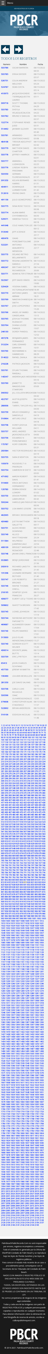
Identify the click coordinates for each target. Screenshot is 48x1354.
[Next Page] (18, 53)
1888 (13, 1157)
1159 (13, 962)
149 (32, 747)
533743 (4, 630)
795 (25, 877)
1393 (13, 1024)
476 (43, 812)
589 (17, 836)
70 (39, 732)
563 (10, 831)
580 (28, 834)
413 (32, 800)
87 (39, 735)
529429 (4, 286)
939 (25, 906)
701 (32, 858)
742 (6, 867)
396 (13, 797)
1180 (27, 966)
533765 (4, 318)
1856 (32, 1147)
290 (21, 776)
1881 (22, 1155)
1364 (3, 1017)
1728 (22, 1114)
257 (32, 768)
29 (21, 727)
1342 (27, 1010)
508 (28, 819)
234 (36, 764)
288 (13, 776)
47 (23, 730)
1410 (8, 1029)
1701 (22, 1106)
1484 (17, 1048)
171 (25, 752)
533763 (4, 350)
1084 (41, 940)
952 (28, 908)
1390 (41, 1022)
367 (40, 790)
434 (21, 805)
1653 (8, 1094)
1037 (32, 928)
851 (10, 889)
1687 (41, 1102)
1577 (32, 1073)
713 (32, 860)
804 (13, 879)
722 (21, 863)
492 (13, 817)
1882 (27, 1155)
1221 (8, 978)
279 (25, 773)
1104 (8, 947)
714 (36, 860)
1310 (3, 1003)
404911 (4, 186)
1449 (22, 1039)
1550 (32, 1065)
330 (36, 783)
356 (43, 788)
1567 (27, 1070)
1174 (41, 964)
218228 (4, 363)
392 (43, 795)
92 (7, 737)
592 (28, 836)
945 (2, 908)
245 (32, 766)
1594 (27, 1077)
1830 (37, 1140)
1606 (41, 1080)
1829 (32, 1140)
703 (40, 858)
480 (13, 814)
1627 (13, 1087)
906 (36, 899)
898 (6, 899)
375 (25, 793)
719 (10, 863)
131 (10, 744)
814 (6, 882)
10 (16, 725)
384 (13, 795)
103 (40, 737)
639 (25, 846)
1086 (8, 942)
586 (6, 836)
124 (28, 742)
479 (10, 814)
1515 (37, 1056)
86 (37, 735)
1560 (37, 1068)
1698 (8, 1106)
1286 (17, 995)
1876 (41, 1152)
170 (21, 752)
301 (17, 778)
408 (13, 800)
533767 (4, 305)
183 (25, 754)
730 (6, 865)
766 (6, 872)
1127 (32, 952)
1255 (41, 986)
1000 (29, 918)
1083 (37, 940)
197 (32, 756)
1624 (41, 1085)
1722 (37, 1111)
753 (2, 870)
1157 (3, 962)
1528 (13, 1061)
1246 (41, 983)
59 (10, 732)
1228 (41, 978)
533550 (4, 173)
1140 (8, 957)
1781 (17, 1128)
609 (2, 841)
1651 (41, 1092)
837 (2, 887)
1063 (27, 935)
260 (43, 768)
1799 (17, 1133)
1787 (3, 1131)
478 (6, 814)
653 (32, 848)
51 (34, 730)
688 (28, 855)
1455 (8, 1041)
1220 (3, 978)
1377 (22, 1019)
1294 (13, 998)
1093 (41, 942)
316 (28, 781)
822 (36, 882)
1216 (27, 976)
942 (36, 906)
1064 (32, 935)
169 (17, 752)
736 (28, 865)
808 (28, 879)
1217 (32, 976)
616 (28, 841)
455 (10, 809)
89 (45, 735)
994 (6, 918)
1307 (32, 1000)
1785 (37, 1128)
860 (43, 889)
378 (36, 793)
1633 (41, 1087)
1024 (13, 925)
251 (10, 768)
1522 (27, 1058)
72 (45, 732)
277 (17, 773)
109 (17, 739)
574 (6, 834)
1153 (27, 959)
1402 (13, 1027)
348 (13, 788)
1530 (22, 1061)
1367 (17, 1017)
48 (26, 730)
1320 (8, 1005)
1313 (17, 1003)
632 (43, 843)
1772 (17, 1126)
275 (10, 773)
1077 (8, 940)
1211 (3, 976)
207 (25, 759)
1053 (22, 933)
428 (43, 802)
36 (39, 727)
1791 (22, 1131)
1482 (8, 1048)
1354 (41, 1012)
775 (40, 872)
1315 (27, 1003)
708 (13, 860)
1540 (27, 1063)
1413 (22, 1029)
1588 (41, 1075)
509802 (4, 605)
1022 (3, 925)
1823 (3, 1140)
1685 (32, 1102)
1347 (8, 1012)
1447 (13, 1039)
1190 (32, 969)
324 (13, 783)
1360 (27, 1015)
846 (36, 887)
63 (21, 732)
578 (21, 834)
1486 (27, 1048)
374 (21, 793)
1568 (32, 1070)
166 (6, 752)
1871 (17, 1152)
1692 (22, 1104)
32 (29, 727)
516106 (4, 714)
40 (5, 730)
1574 (17, 1073)
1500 (8, 1053)
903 (25, 899)
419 (10, 802)
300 (13, 778)
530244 (4, 502)
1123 (13, 952)
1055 (32, 933)
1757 (32, 1121)
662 (21, 851)
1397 (32, 1024)
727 (40, 863)
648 (13, 848)
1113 (8, 949)
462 (36, 809)
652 (28, 848)
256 (28, 768)
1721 (32, 1111)
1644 (8, 1092)
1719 (22, 1111)
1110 (37, 947)
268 (28, 771)
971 (10, 913)
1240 (13, 983)
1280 (32, 993)
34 (34, 727)
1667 (32, 1097)
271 (40, 771)
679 (40, 853)
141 (2, 747)
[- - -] (3, 3)
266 (21, 771)
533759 (4, 412)
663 (25, 851)
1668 (37, 1097)
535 (40, 824)
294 (36, 776)
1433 (32, 1034)
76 (10, 735)
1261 (27, 988)
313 (17, 781)
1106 (17, 947)
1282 (41, 993)
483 (25, 814)
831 (25, 884)
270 (36, 771)
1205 (17, 974)
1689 (8, 1104)
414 (36, 800)
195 (25, 756)
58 (7, 732)
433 (17, 805)
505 (17, 819)
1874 (32, 1152)
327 (25, 783)
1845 (22, 1145)
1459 (27, 1041)
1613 (32, 1082)
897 (2, 899)
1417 (41, 1029)
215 (10, 761)
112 (28, 739)
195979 (4, 463)
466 (6, 812)
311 (10, 781)
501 (2, 819)
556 (28, 829)
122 (21, 742)
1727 (17, 1114)
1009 (27, 921)
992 (43, 916)
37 (42, 727)
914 (21, 901)
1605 (37, 1080)
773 (32, 872)
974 (21, 913)
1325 (32, 1005)
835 (40, 884)
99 (26, 737)
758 (21, 870)
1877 (3, 1155)
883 (40, 894)
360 (13, 790)
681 (2, 855)
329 (32, 783)
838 (6, 887)
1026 (22, 925)
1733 (3, 1116)
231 (25, 764)
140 (43, 744)
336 (13, 785)
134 (21, 744)
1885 (41, 1155)
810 (36, 879)
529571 (4, 219)
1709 (17, 1109)
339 (25, 785)
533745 (4, 611)
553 (17, 829)
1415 (32, 1029)
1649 (32, 1092)
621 (2, 843)
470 (21, 812)
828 (13, 884)
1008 (22, 921)
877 (17, 894)
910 (6, 901)
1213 (13, 976)
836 (43, 884)
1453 (41, 1039)
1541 (32, 1063)
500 (43, 817)
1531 (27, 1061)
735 (25, 865)
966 (36, 911)
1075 (41, 937)
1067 (3, 937)
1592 (17, 1077)
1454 (3, 1041)
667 (40, 851)
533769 (4, 299)
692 (43, 855)
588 (13, 836)
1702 (27, 1106)
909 (2, 901)
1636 (13, 1089)
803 (10, 879)
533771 (4, 273)
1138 (41, 954)
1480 (41, 1046)
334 (6, 785)
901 (17, 899)
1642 (41, 1089)
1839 (37, 1143)
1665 (22, 1097)
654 (36, 848)
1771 (13, 1126)
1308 (37, 1000)
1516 (41, 1056)
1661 (3, 1097)
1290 (37, 995)
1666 (27, 1097)
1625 (3, 1087)
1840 (41, 1143)
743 (10, 867)
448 (28, 807)
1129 (41, 952)
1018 (27, 923)
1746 (22, 1118)
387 (25, 795)
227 (10, 764)
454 (6, 809)
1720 (27, 1111)
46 (21, 730)
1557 (22, 1068)
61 (15, 732)
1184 (3, 969)
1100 (32, 945)
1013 (3, 923)
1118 (32, 949)
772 (28, 872)
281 (32, 773)
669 (2, 853)
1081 (27, 940)
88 (42, 735)
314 (21, 781)
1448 (17, 1039)
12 (22, 725)
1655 (17, 1094)
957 (2, 911)
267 (25, 771)
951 (25, 908)
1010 (32, 921)
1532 (32, 1061)
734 (21, 865)
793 (17, 877)
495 (25, 817)
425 (32, 802)
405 (2, 800)
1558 (27, 1068)
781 (17, 875)
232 (28, 764)
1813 (41, 1135)
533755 (4, 457)
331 (40, 783)
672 (13, 853)
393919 (4, 566)
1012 (41, 921)
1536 (8, 1063)
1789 (13, 1131)
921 (2, 904)
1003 (44, 918)
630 (36, 843)
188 (43, 754)
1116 (22, 949)
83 (29, 735)
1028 (32, 925)
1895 (3, 1159)
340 (28, 785)
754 (6, 870)
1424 (32, 1032)
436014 (4, 650)
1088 (17, 942)
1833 (8, 1143)
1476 (22, 1046)
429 (2, 805)
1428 (8, 1034)
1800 (22, 1133)
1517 (3, 1058)
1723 (41, 1111)
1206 (22, 974)
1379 (32, 1019)
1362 (37, 1015)
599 (10, 838)
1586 (32, 1075)
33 (31, 727)
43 (13, 730)
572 (43, 831)
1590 (8, 1077)
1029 (37, 925)
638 (21, 846)
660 (13, 851)
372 (13, 793)
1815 (8, 1138)
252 (13, 768)
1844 (17, 1145)
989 (32, 916)
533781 (4, 135)
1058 (3, 935)
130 (6, 744)
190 (6, 756)
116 (43, 739)
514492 (4, 128)
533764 (4, 325)
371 (10, 793)
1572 (8, 1073)
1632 (37, 1087)
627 (25, 843)
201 (2, 759)
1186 (13, 969)
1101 (37, 945)
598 (6, 838)
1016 (17, 923)
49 (29, 730)
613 (17, 841)
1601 (17, 1080)
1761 (8, 1123)
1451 (32, 1039)
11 (19, 725)
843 (25, 887)
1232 (17, 981)
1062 (22, 935)
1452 (37, 1039)
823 (40, 882)
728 (43, 863)
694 (6, 858)
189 (2, 756)
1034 (17, 928)
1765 (27, 1123)
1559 (32, 1068)
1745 (17, 1118)
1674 (22, 1099)
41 (7, 730)
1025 (17, 925)
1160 (17, 962)
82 (26, 735)
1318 (41, 1003)
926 (21, 904)
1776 (37, 1126)
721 (17, 863)
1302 (8, 1000)
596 (43, 836)
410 (21, 800)
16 (32, 725)
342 (36, 785)
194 (21, 756)
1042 (13, 930)
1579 (41, 1073)
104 (44, 737)
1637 (17, 1089)
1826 (17, 1140)
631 (40, 843)
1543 (41, 1063)
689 (32, 855)
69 (37, 732)
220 (28, 761)
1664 (17, 1097)
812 (43, 879)
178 (6, 754)
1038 (37, 928)
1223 (17, 978)
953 (32, 908)
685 (17, 855)
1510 (13, 1056)
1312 (13, 1003)
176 (43, 752)
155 (10, 749)
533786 (4, 67)
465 (2, 812)
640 (28, 846)
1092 (37, 942)
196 (28, 756)
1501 (13, 1053)
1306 (27, 1000)
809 (32, 879)
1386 (22, 1022)
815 (10, 882)
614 (21, 841)
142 (6, 747)
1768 (41, 1123)
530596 (4, 695)
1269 (22, 991)
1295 (17, 998)
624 (13, 843)
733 (17, 865)
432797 (4, 399)
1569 (37, 1070)
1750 (41, 1118)
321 (2, 783)
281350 (4, 682)
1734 (8, 1116)
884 (43, 894)
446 (21, 807)
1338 (8, 1010)
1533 (37, 1061)
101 (33, 737)
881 (32, 894)
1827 (22, 1140)
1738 (27, 1116)
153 (2, 749)
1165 (41, 962)
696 (13, 858)
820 (28, 882)
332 (43, 783)
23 (5, 727)
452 (43, 807)
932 (43, 904)
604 (28, 838)
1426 (41, 1032)
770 (21, 872)
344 (43, 785)
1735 (13, 1116)
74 (5, 735)
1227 (37, 978)
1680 (8, 1102)
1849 (41, 1145)
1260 (22, 988)
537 (2, 826)
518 (21, 822)
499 (40, 817)
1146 (37, 957)
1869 (8, 1152)
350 (21, 788)
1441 (27, 1036)
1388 (32, 1022)
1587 (37, 1075)
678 (36, 853)
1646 (17, 1092)
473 (32, 812)
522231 (4, 244)
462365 (4, 515)
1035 (22, 928)
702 (36, 858)
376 (28, 793)
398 (21, 797)
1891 (27, 1157)
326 (21, 783)
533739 (4, 656)
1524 (37, 1058)
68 (34, 732)
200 (43, 756)
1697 (3, 1106)
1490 (3, 1051)
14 (27, 725)
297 (2, 778)
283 (40, 773)
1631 (32, 1087)
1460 (32, 1041)
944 (43, 906)
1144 (27, 957)
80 (21, 735)
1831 (41, 1140)
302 (21, 778)
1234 (27, 981)
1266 (8, 991)
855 (25, 889)
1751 (3, 1121)
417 (2, 802)
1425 (37, 1032)
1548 (22, 1065)
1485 (22, 1048)
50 (31, 730)
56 (2, 732)
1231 (13, 981)
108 (13, 739)
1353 (37, 1012)
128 (43, 742)
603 (25, 838)
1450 (27, 1039)
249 (2, 768)
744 (13, 867)
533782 (4, 116)
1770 (8, 1126)
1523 (32, 1058)
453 (2, 809)
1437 (8, 1036)
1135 (27, 954)
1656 (22, 1094)
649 (17, 848)
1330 (13, 1007)
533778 (4, 154)
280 (28, 773)
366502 (4, 392)
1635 (8, 1089)
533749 (4, 534)
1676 (32, 1099)
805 (17, 879)
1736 (17, 1116)
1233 (22, 981)
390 (36, 795)
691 (40, 855)
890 (21, 896)
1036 (27, 928)
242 (21, 766)
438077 (4, 598)
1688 (3, 1104)
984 (13, 916)
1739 (32, 1116)
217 (17, 761)
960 (13, 911)
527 (10, 824)
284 (43, 773)
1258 (13, 988)
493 (17, 817)
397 (17, 797)
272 (43, 771)
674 (21, 853)
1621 (27, 1085)
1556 (17, 1068)
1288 (27, 995)
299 (10, 778)
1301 (3, 1000)
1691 (17, 1104)
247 (40, 766)
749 (32, 867)
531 (25, 824)
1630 (27, 1087)
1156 (41, 959)
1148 (3, 959)
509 (32, 819)
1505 (32, 1053)
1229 (3, 981)
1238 (3, 983)
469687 (4, 624)
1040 (3, 930)
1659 (37, 1094)
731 (10, 865)
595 (40, 836)
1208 (32, 974)
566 (21, 831)
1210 (41, 974)
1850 (3, 1147)
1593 (22, 1077)
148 (28, 747)
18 (38, 725)
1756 (27, 1121)
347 (10, 788)
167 (10, 752)
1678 (41, 1099)
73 (2, 735)
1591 (13, 1077)
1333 (27, 1007)
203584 (4, 450)
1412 (17, 1029)
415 (40, 800)
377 (32, 793)
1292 (3, 998)
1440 (22, 1036)
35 (37, 727)
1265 (3, 991)
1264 (41, 988)
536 (43, 824)
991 (40, 916)
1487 (32, 1048)
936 (13, 906)
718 (6, 863)
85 (34, 735)
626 (21, 843)
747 (25, 867)
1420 (13, 1032)
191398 (4, 573)
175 (40, 752)
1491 (8, 1051)
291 (25, 776)
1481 (3, 1048)
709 (17, 860)
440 (43, 805)
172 (28, 752)
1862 (17, 1150)
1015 (13, 923)
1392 (8, 1024)
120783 (4, 489)
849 (2, 889)
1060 (13, 935)
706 (6, 860)
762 (36, 870)
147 (25, 747)
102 (36, 737)
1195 (13, 971)
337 (17, 785)
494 (21, 817)
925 (17, 904)
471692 (4, 476)
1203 (8, 974)
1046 (32, 930)
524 (43, 822)
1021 (41, 923)
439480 (4, 521)
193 (17, 756)
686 (21, 855)
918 (36, 901)
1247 (3, 986)
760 (28, 870)
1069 (13, 937)
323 (10, 783)
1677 (37, 1099)
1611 (22, 1082)
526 (6, 824)
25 (10, 727)
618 (36, 841)
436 (28, 805)
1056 (37, 933)
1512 (22, 1056)
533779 (4, 148)
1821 (37, 1138)
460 (28, 809)
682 (6, 855)
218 (21, 761)
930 (36, 904)
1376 (17, 1019)
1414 (27, 1029)
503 (10, 819)
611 (10, 841)
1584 (22, 1075)
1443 (37, 1036)
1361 (32, 1015)
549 (2, 829)
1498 (41, 1051)
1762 (13, 1123)
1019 (32, 923)
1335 (37, 1007)
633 (2, 846)
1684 (27, 1102)
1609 (13, 1082)
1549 (27, 1065)
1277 (17, 993)
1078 (13, 940)
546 (36, 826)
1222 (13, 978)
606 (36, 838)
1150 (13, 959)
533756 (4, 437)
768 (13, 872)
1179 (22, 966)
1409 (3, 1029)
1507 (41, 1053)
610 (6, 841)
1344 (37, 1010)
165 (2, 752)
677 (32, 853)
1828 (27, 1140)
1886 (3, 1157)
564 (13, 831)
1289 (32, 995)
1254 (37, 986)
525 (2, 824)
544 (28, 826)
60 (13, 732)
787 (40, 875)
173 (32, 752)
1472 (3, 1046)
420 (13, 802)
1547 (17, 1065)
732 (13, 865)
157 (17, 749)
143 (10, 747)
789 (2, 877)
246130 (4, 331)
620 (43, 841)
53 (39, 730)
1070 (17, 937)
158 (21, 749)
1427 (3, 1034)
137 (32, 744)
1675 (27, 1099)
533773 (4, 254)
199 (40, 756)
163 (40, 749)
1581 (8, 1075)
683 (10, 855)
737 (32, 865)
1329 (8, 1007)
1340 (17, 1010)
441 (2, 807)
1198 (27, 971)
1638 (22, 1089)
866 (21, 892)
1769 (3, 1126)
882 (36, 894)
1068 (8, 937)
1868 (3, 1152)
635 (10, 846)
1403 (17, 1027)
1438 (13, 1036)
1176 (8, 966)
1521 (22, 1058)
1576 (27, 1073)
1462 (41, 1041)
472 (28, 812)
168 (13, 752)
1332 (22, 1007)
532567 (4, 280)
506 (21, 819)
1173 (37, 964)
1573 (13, 1073)
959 (10, 911)
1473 (8, 1046)
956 (43, 908)
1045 (27, 930)
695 (10, 858)
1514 (32, 1056)
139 (40, 744)
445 (17, 807)
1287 (22, 995)
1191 (37, 969)
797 (32, 877)
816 (13, 882)
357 (2, 790)
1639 (27, 1089)
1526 (3, 1061)
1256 (3, 988)
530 (21, 824)
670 (6, 853)
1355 (3, 1015)
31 (26, 727)
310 (6, 781)
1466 (17, 1044)
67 (31, 732)
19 (40, 725)
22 (2, 727)
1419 (8, 1032)
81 (23, 735)
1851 (8, 1147)
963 (25, 911)
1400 (3, 1027)
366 (36, 790)
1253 (32, 986)
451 (40, 807)
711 (25, 860)
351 (25, 788)
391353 (4, 180)
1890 (22, 1157)
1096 (13, 945)
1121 (3, 952)
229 (17, 764)
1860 (8, 1150)
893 (32, 896)
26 (13, 727)
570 (36, 831)
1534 (41, 1061)
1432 (27, 1034)
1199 (32, 971)
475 (40, 812)
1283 (3, 995)
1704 (37, 1106)
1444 (41, 1036)
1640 (32, 1089)
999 (25, 918)
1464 (8, 1044)
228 (13, 764)
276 (13, 773)
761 (32, 870)
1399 (41, 1024)
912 (13, 901)
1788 (8, 1131)
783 (25, 875)
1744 (13, 1118)
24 (7, 727)
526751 (4, 80)
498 (36, 817)
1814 (3, 1138)
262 (6, 771)
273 (2, 773)
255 (25, 768)
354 (36, 788)
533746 (4, 585)
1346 (3, 1012)
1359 (22, 1015)
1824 (8, 1140)
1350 (22, 1012)
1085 (3, 942)
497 (32, 817)
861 (2, 892)
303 (25, 778)
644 (43, 846)
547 (40, 826)
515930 (4, 637)
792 (13, 877)
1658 (32, 1094)
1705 (41, 1106)
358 (6, 790)
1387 (27, 1022)
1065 (37, 935)
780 (13, 875)
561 (2, 831)
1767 (37, 1123)
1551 (37, 1065)
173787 (4, 444)
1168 (13, 964)
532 (28, 824)
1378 (27, 1019)
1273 (41, 991)
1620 (22, 1085)
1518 (8, 1058)
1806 (8, 1135)
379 (40, 793)
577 (17, 834)
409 (17, 800)
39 (2, 730)
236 (43, 764)
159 (25, 749)
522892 (4, 708)
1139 (3, 957)
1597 (41, 1077)
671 (10, 853)
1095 (8, 945)
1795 (41, 1131)
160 (28, 749)
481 (17, 814)
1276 (13, 993)
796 (28, 877)
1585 (27, 1075)
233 (32, 764)
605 (32, 838)
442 (6, 807)
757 (17, 870)
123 (25, 742)
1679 (3, 1102)
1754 (17, 1121)
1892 (32, 1157)
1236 (37, 981)
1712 (32, 1109)
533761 (4, 370)
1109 (32, 947)
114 (36, 739)
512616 (4, 193)
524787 (4, 87)
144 (13, 747)
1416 (37, 1029)
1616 (3, 1085)
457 (17, 809)
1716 (8, 1111)
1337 (3, 1010)
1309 (41, 1000)
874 (6, 894)
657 (2, 851)
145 (17, 747)
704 (43, 858)
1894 (41, 1157)
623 (10, 843)
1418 (3, 1032)
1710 (22, 1109)
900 (13, 899)
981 (2, 916)
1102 (41, 945)
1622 (32, 1085)
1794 (37, 1131)
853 (17, 889)
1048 (41, 930)
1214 (17, 976)
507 (25, 819)
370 (6, 793)
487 (40, 814)
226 (6, 764)
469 (17, 812)
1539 (22, 1063)
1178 (17, 966)
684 (13, 855)
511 (40, 819)
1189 (27, 969)
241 (17, 766)
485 (32, 814)
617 (32, 841)
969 (2, 913)
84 (31, 735)
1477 (27, 1046)
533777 (4, 161)
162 (36, 749)
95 (15, 737)
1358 (17, 1015)
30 (23, 727)
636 (13, 846)
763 (40, 870)
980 (43, 913)
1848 (37, 1145)
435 (25, 805)
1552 (41, 1065)
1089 (22, 942)
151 (40, 747)
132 (13, 744)
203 (10, 759)
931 (40, 904)
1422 (22, 1032)
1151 (17, 959)
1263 (37, 988)
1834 (13, 1143)
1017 (22, 923)
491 (10, 817)
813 (2, 882)
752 (43, 867)
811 (40, 879)
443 (10, 807)
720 (13, 863)
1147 (41, 957)
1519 (13, 1058)
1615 (41, 1082)
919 (40, 901)
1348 (13, 1012)
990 (36, 916)
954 (36, 908)
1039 (41, 928)
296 (43, 776)
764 (43, 870)
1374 (8, 1019)
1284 (8, 995)
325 (17, 783)
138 (36, 744)
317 (32, 781)
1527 (8, 1061)
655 (40, 848)
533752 (4, 508)
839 (10, 887)
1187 (17, 969)
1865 (32, 1150)
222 (36, 761)
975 (25, 913)
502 (6, 819)
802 (6, 879)
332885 (4, 560)
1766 (32, 1123)
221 (32, 761)
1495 (27, 1051)
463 (40, 809)
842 (21, 887)
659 (10, 851)
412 (28, 800)
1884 (37, 1155)
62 (18, 732)
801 (2, 879)
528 (13, 824)
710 (21, 860)
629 (32, 843)
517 (17, 822)
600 (13, 838)
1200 (37, 971)
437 (32, 805)
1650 (37, 1092)
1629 (22, 1087)
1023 (8, 925)
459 (25, 809)
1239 (8, 983)
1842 (8, 1145)
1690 (13, 1104)
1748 (32, 1118)
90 (2, 737)
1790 (17, 1131)
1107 (22, 947)
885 (2, 896)
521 (32, 822)
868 (28, 892)
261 (2, 771)
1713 (37, 1109)
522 (36, 822)
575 (10, 834)
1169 (17, 964)
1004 (3, 921)
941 (32, 906)
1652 (3, 1094)
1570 (41, 1070)
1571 (3, 1073)
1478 (32, 1046)
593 (32, 836)
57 (5, 732)
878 (21, 894)
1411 (13, 1029)
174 (36, 752)
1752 (8, 1121)
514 (6, 822)
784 (28, 875)
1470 (37, 1044)
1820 (32, 1138)
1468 (27, 1044)
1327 (41, 1005)
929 (32, 904)
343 (40, 785)
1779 (8, 1128)
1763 (17, 1123)
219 (25, 761)
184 (28, 754)
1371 (37, 1017)
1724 (3, 1114)
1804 (41, 1133)
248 (43, 766)
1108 (27, 947)
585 (2, 836)
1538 (17, 1063)
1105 (13, 947)
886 (6, 896)
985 (17, 916)
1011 (37, 921)
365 (32, 790)
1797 (8, 1133)
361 (17, 790)
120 (13, 742)
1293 (8, 998)
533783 (4, 109)
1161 (22, 962)
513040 (4, 231)
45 (18, 730)
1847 (32, 1145)
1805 (3, 1135)
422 (21, 802)
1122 (8, 952)
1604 (32, 1080)
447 (25, 807)
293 (32, 776)
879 (25, 894)
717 (2, 863)
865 (17, 892)
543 (25, 826)
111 (25, 739)
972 (13, 913)
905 (32, 899)
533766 (4, 312)
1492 (13, 1051)
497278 (4, 338)
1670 (3, 1099)
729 (2, 865)
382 (6, 795)
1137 (37, 954)
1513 (27, 1056)
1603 (27, 1080)
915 (25, 901)
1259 (17, 988)
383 (10, 795)
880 (28, 894)
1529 (17, 1061)
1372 (41, 1017)
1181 (32, 966)
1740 (37, 1116)
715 (40, 860)
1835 (17, 1143)
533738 (4, 688)
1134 (22, 954)
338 (21, 785)
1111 (41, 947)
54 (42, 730)
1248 (8, 986)
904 (28, 899)
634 (6, 846)
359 (10, 790)
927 (25, 904)
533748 (4, 553)
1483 (13, 1048)
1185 (8, 969)
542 (21, 826)
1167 (8, 964)
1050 (8, 933)
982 (6, 916)
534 (36, 824)
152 (43, 747)
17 (35, 725)
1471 (41, 1044)
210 (36, 759)
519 (25, 822)
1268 (17, 991)
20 (43, 725)
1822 (41, 1138)
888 (13, 896)
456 (13, 809)
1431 (22, 1034)
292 (28, 776)
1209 (37, 974)
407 (10, 800)
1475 (17, 1046)
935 (10, 906)
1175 (3, 966)
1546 (13, 1065)
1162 (27, 962)
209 (32, 759)
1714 (41, 1109)
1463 (3, 1044)
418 (6, 802)
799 (40, 877)
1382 (3, 1022)
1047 (37, 930)
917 (32, 901)
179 (10, 754)
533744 (4, 618)
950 (21, 908)
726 (36, 863)
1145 (32, 957)
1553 (3, 1068)
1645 (13, 1092)
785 (32, 875)
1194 (8, 971)
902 (21, 899)
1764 (22, 1123)
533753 (4, 495)
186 (36, 754)
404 (43, 797)
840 (13, 887)
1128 (37, 952)
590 (21, 836)
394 (6, 797)
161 (32, 749)
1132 (13, 954)
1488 (37, 1048)
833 (32, 884)
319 (40, 781)
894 (36, 896)
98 (23, 737)
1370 (32, 1017)
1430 (17, 1034)
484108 (4, 141)
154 (6, 749)
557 (32, 829)
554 (21, 829)
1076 (3, 940)
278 (21, 773)
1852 (13, 1147)
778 (6, 875)
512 (43, 819)
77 (13, 735)
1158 (8, 962)
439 (40, 805)
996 (13, 918)
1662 (8, 1097)
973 (17, 913)
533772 (4, 260)
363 (25, 790)
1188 (22, 969)
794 (21, 877)
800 (43, 877)
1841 (3, 1145)
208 (28, 759)
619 (40, 841)
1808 (17, 1135)
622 (6, 843)
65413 (4, 663)
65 (26, 732)
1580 (3, 1075)
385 (17, 795)
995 (10, 918)
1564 (13, 1070)
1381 (41, 1019)
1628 (17, 1087)
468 (13, 812)
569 (32, 831)
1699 (13, 1106)
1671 (8, 1099)
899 (10, 899)
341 (32, 785)
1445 (3, 1039)
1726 (13, 1114)
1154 (32, 959)
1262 (32, 988)
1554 (8, 1068)
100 (29, 737)
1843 (13, 1145)
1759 (41, 1121)
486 (36, 814)
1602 (22, 1080)
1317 (37, 1003)
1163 (32, 962)
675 (25, 853)
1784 (32, 1128)
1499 (3, 1053)
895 (40, 896)
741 (2, 867)
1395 (22, 1024)
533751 (4, 527)
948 (13, 908)
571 (40, 831)
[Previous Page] (5, 53)
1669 (41, 1097)
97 (21, 737)
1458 (22, 1041)
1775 (32, 1126)
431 (10, 805)
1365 (8, 1017)
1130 (3, 954)
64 (23, 732)
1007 (17, 921)
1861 (13, 1150)
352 (28, 788)
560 (43, 829)
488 (43, 814)
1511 (17, 1056)
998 (21, 918)
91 (5, 737)
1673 (17, 1099)
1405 (27, 1027)
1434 (37, 1034)
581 (32, 834)
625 (17, 843)
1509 (8, 1056)
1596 (37, 1077)
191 (10, 756)
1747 (27, 1118)
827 (10, 884)
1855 (27, 1147)
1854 (22, 1147)
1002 (39, 918)
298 (6, 778)
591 (25, 836)
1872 (22, 1152)
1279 (27, 993)
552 (13, 829)
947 (10, 908)
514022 (4, 357)
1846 (27, 1145)
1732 (41, 1114)
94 (13, 737)
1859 (3, 1150)
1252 (27, 986)
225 (2, 764)
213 (2, 761)
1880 (17, 1155)
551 (10, 829)
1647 (22, 1092)
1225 (27, 978)
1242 (22, 983)
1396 (27, 1024)
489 (2, 817)
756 (13, 870)
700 (28, 858)
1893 (37, 1157)
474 (36, 812)
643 (40, 846)
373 (17, 793)
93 (10, 737)
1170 (22, 964)
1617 (8, 1085)
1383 (8, 1022)
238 (6, 766)
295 (40, 776)
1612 (27, 1082)
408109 (4, 547)
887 (10, 896)
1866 (37, 1150)
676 (28, 853)
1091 (32, 942)
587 (10, 836)
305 (32, 778)
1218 (37, 976)
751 (40, 867)
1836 (22, 1143)
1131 (8, 954)
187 (40, 754)
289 (17, 776)
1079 (17, 940)
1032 (8, 928)
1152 (22, 959)
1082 (32, 940)
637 (17, 846)
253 (17, 768)
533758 (4, 424)
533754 (4, 470)
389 (32, 795)
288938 (4, 405)
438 (36, 805)
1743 (8, 1118)
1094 (3, 945)
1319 (3, 1005)
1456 (13, 1041)
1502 (17, 1053)
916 (28, 901)
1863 (22, 1150)
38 (45, 727)
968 (43, 911)
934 (6, 906)
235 (40, 764)
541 (17, 826)
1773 (22, 1126)
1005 (8, 921)
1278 (22, 993)
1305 (22, 1000)
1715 (3, 1111)
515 (10, 822)
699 (25, 858)
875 (10, 894)
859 (40, 889)
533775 (4, 206)
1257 (8, 988)
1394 (17, 1024)
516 (13, 822)
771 (25, 872)
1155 (37, 959)
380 (43, 793)
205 (17, 759)
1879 (13, 1155)
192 (13, 756)
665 (32, 851)
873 (2, 894)
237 (2, 766)
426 (36, 802)
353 (32, 788)
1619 (17, 1085)
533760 (4, 383)
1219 (41, 976)
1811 (32, 1135)
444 (13, 807)
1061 (17, 935)
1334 (32, 1007)
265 (17, 771)
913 (17, 901)
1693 (27, 1104)
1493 (17, 1051)
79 (18, 735)
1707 (8, 1109)
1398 (37, 1024)
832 (28, 884)
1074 (37, 937)
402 (36, 797)
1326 (37, 1005)
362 (21, 790)
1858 (41, 1147)
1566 (22, 1070)
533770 (4, 293)
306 (36, 778)
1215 (22, 976)
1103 (3, 947)
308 (43, 778)
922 (6, 904)
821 (32, 882)
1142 (17, 957)
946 (6, 908)
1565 (17, 1070)
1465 (13, 1044)
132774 (4, 122)
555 (25, 829)
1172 (32, 964)
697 (17, 858)
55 (45, 730)
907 (40, 899)
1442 (32, 1036)
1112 (3, 949)
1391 (3, 1024)
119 (10, 742)
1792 (27, 1131)
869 (32, 892)
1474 (13, 1046)
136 (28, 744)
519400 (4, 482)
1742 (3, 1118)
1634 (3, 1089)
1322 (17, 1005)
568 (28, 831)
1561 (41, 1068)
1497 (37, 1051)
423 (25, 802)
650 (21, 848)
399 (25, 797)
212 (43, 759)
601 (17, 838)
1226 (32, 978)
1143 (22, 957)
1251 (22, 986)
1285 (13, 995)
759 (25, 870)
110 (21, 739)
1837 (27, 1143)
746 (21, 867)
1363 (41, 1015)
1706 (3, 1109)
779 (10, 875)
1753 (13, 1121)
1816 (13, 1138)
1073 (32, 937)
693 (2, 858)
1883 (32, 1155)
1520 (17, 1058)
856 (28, 889)
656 (43, 848)
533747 (4, 579)
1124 (17, 952)
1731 (37, 1114)
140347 (4, 376)
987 (25, 916)
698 (21, 858)
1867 (41, 1150)
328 (28, 783)
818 (21, 882)
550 (6, 829)
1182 (37, 966)
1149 (8, 959)
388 (28, 795)
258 (36, 768)
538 (6, 826)
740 (43, 865)
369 (2, 793)
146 (21, 747)
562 (6, 831)
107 (10, 739)
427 (40, 802)
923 (10, 904)
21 (46, 725)
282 (36, 773)
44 (15, 730)
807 (25, 879)
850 (6, 889)
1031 (3, 928)
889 (17, 896)
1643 (3, 1092)
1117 (27, 949)
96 (18, 737)
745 (17, 867)
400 (28, 797)
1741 (41, 1116)
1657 (27, 1094)
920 (43, 901)
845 (32, 887)
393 (2, 797)
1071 (22, 937)
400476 (4, 238)
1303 (13, 1000)
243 (25, 766)
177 (2, 754)
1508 (3, 1056)
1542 (37, 1063)
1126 (27, 952)
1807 (13, 1135)
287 (10, 776)
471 (25, 812)
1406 (32, 1027)
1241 (17, 983)
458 (21, 809)
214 (6, 761)
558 (36, 829)
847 (40, 887)
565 (17, 831)
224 (43, 761)
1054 (27, 933)
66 (29, 732)
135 (25, 744)
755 (10, 870)
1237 (41, 981)
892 (28, 896)
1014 (8, 923)
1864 (27, 1150)
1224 (22, 978)
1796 (3, 1133)
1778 (3, 1128)
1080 (22, 940)
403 (40, 797)
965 (32, 911)
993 (2, 918)
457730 (4, 669)
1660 (41, 1094)
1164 (37, 962)
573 (2, 834)
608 (43, 838)
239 (10, 766)
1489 (41, 1048)
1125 (22, 952)
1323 (22, 1005)
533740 (4, 643)
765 (2, 872)
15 (30, 725)
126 (36, 742)
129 (2, 744)
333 (2, 785)
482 (21, 814)
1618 (13, 1085)
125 (32, 742)
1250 (17, 986)
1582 (13, 1075)
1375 (13, 1019)
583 (40, 834)
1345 (41, 1010)
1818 (22, 1138)
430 (6, 805)
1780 (13, 1128)
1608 (8, 1082)
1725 (8, 1114)
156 (13, 749)
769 (17, 872)
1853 (17, 1147)
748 (28, 867)
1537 (13, 1063)
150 (36, 747)
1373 (3, 1019)
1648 (27, 1092)
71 (42, 732)
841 (17, 887)
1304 (17, 1000)
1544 (3, 1065)
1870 (13, 1152)
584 (43, 834)
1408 (41, 1027)
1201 (41, 971)
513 (2, 822)
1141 (13, 957)
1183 (41, 966)
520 (28, 822)
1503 (22, 1053)
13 (24, 725)
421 (17, 802)
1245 (37, 983)
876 (13, 894)
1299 (37, 998)
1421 (17, 1032)
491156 (4, 199)
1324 (27, 1005)
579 (25, 834)
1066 (41, 935)
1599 (8, 1080)
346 (6, 788)
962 (21, 911)
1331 (17, 1007)
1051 (13, 933)
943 (40, 906)
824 (43, 882)
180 (13, 754)
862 (6, 892)
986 (21, 916)
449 (32, 807)
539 (10, 826)
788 (43, 875)
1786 (41, 1128)
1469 (32, 1044)
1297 (27, 998)
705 (2, 860)
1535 (3, 1063)
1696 (41, 1104)
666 (36, 851)
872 (43, 892)
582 (36, 834)
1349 (17, 1012)
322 (6, 783)
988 (28, 916)
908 (43, 899)
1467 (22, 1044)
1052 (17, 933)
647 (10, 848)
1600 (13, 1080)
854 (21, 889)
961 (17, 911)
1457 (17, 1041)
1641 (37, 1089)
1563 (8, 1070)
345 (2, 788)
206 (21, 759)
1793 (32, 1131)
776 (43, 872)
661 (17, 851)
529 (17, 824)
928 (28, 904)
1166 (3, 964)
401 (32, 797)
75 (7, 735)
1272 (37, 991)
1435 (41, 1034)
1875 (37, 1152)
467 (10, 812)
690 (36, 855)
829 (17, 884)
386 (21, 795)
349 (17, 788)
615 (25, 841)
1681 (13, 1102)
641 (32, 846)
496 (28, 817)
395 (10, 797)
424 (28, 802)
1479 (37, 1046)
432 (13, 805)
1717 (13, 1111)
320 (43, 781)
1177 (13, 966)
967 (40, 911)
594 (36, 836)
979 (40, 913)
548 (43, 826)
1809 (22, 1135)
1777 (41, 1126)
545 (32, 826)
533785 (4, 74)
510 (36, 819)
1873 (27, 1152)
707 (10, 860)
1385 (17, 1022)
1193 (3, 971)
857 (32, 889)
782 (21, 875)
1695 (37, 1104)
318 (36, 781)
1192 (41, 969)
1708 (13, 1109)
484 (28, 814)
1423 (27, 1032)
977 (32, 913)
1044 (22, 930)
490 (6, 817)
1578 (37, 1073)
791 (10, 877)
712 (28, 860)
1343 (32, 1010)
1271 (32, 991)
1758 (37, 1121)
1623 (37, 1085)
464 (43, 809)
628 (28, 843)
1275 (8, 993)
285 (2, 776)
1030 (41, 925)
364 (28, 790)
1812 (37, 1135)
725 (32, 863)
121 (17, 742)
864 (13, 892)
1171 (27, 964)
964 (28, 911)
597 (2, 838)
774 (36, 872)
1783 (27, 1128)
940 (28, 906)
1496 (32, 1051)
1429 (13, 1034)
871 (40, 892)
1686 (37, 1102)
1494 (22, 1051)
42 (10, 730)
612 (13, 841)
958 (6, 911)
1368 (22, 1017)
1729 (27, 1114)
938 (21, 906)
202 (6, 759)
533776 (4, 167)
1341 (22, 1010)
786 (36, 875)
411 (25, 800)
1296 (22, 998)
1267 (13, 991)
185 (32, 754)
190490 (4, 676)
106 (6, 739)
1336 (41, 1007)
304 (28, 778)
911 (10, 901)
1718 (17, 1111)
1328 (3, 1007)
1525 (41, 1058)
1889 (17, 1157)
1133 (17, 954)
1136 (32, 954)
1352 (32, 1012)
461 (32, 809)
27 (15, 727)
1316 (32, 1003)
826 (6, 884)
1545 (8, 1065)
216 (13, 761)
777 (2, 875)
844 (28, 887)
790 (6, 877)
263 (10, 771)
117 (2, 742)
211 (40, 759)
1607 (3, 1082)
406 (6, 800)
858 (36, 889)
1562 (3, 1070)
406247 (4, 267)
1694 (32, 1104)
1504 (27, 1053)
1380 (37, 1019)
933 (2, 906)
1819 (27, 1138)
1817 (17, 1138)
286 (6, 776)
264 (13, 771)
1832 (3, 1143)
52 (37, 730)
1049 (3, 933)
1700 (17, 1106)
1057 (41, 933)
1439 (17, 1036)
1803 (37, 1133)
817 (17, 882)
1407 (37, 1027)
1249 (13, 986)
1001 (34, 918)
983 (10, 916)
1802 (32, 1133)
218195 (4, 592)
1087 (13, 942)
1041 (8, 930)
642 (36, 846)
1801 (27, 1133)
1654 (13, 1094)
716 (43, 860)
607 (40, 838)
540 (13, 826)
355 (40, 788)
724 (28, 863)
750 (36, 867)
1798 (13, 1133)
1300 (41, 998)
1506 (37, 1053)
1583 (17, 1075)
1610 (17, 1082)
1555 (13, 1068)
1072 (27, 937)
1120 (41, 949)
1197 (22, 971)
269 (32, 771)
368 (43, 790)
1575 (22, 1073)
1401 (8, 1027)
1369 (27, 1017)
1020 (37, 923)
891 (25, 896)
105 (2, 739)
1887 (8, 1157)
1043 (17, 930)
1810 (27, 1135)
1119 (37, 949)
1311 (8, 1003)
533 (32, 824)
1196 (17, 971)
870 (36, 892)
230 (21, 764)
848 (43, 887)
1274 (3, 993)
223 (40, 761)
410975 (4, 93)
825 (2, 884)
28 (18, 727)
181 (17, 754)
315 (25, 781)
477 (2, 814)
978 (36, 913)
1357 (13, 1015)
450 (36, 807)
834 (36, 884)
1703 (32, 1106)
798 (36, 877)
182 (21, 754)
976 (28, 913)
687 (25, 855)
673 (17, 853)
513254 (4, 344)
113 (32, 739)
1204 (13, 974)
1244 (32, 983)
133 (17, 744)
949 (17, 908)
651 (25, 848)
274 (6, 773)
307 (40, 778)
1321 (13, 1005)
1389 (37, 1022)
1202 (3, 974)
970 (6, 913)
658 (6, 851)
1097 (17, 945)
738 (36, 865)
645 (2, 848)
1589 (3, 1077)
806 (21, 879)
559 (40, 829)
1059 (8, 935)
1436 (3, 1036)
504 (13, 819)
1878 (8, 1155)
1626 (8, 1087)
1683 (22, 1102)
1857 (37, 1147)
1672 (13, 1099)
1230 (8, 981)
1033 (13, 928)
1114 (13, 949)
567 (25, 831)
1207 (27, 974)
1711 (27, 1109)
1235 (32, 981)
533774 (4, 212)
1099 (27, 945)
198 (36, 756)
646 (6, 848)
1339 (13, 1010)
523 (40, 822)
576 (13, 834)
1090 (27, 942)
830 (21, 884)
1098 (22, 945)
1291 (41, 995)
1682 (17, 1102)
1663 (13, 1097)
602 (21, 838)
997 (17, 918)
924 (13, 904)
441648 (4, 225)
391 (40, 795)
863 (10, 892)
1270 (27, 991)
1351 (27, 1012)
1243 (27, 983)
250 (6, 768)
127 (40, 742)
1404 (22, 1027)
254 (21, 768)
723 (25, 863)
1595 (32, 1077)
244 (28, 766)
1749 (37, 1118)
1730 (32, 1114)
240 (13, 766)
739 (40, 865)
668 (43, 851)
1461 (37, 1041)
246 (36, 766)
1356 (8, 1015)
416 (43, 800)
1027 (27, 925)
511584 (4, 540)
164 (43, 749)
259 (40, 768)
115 (40, 739)
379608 (4, 701)
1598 (3, 1080)
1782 (22, 1128)
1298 (32, 998)
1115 (17, 949)
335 (10, 785)
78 (15, 735)
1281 (37, 993)
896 (43, 896)
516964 (4, 418)
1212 (8, 976)
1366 (13, 1017)
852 (13, 889)
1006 (13, 921)
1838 (32, 1143)
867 (25, 892)
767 (10, 872)
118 (6, 742)
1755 (22, 1121)
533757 (4, 431)
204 (13, 759)
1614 (37, 1082)
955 (40, 908)
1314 (22, 1003)
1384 (13, 1022)
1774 (27, 1126)
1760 (3, 1123)
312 (13, 781)
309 (2, 781)
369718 (4, 103)
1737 (22, 1116)
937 (17, 906)
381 (2, 795)
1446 (8, 1039)
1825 (13, 1140)
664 (28, 851)
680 (43, 853)
